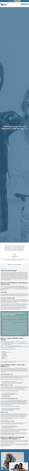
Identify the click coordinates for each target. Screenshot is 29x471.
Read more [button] (14, 262)
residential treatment (17, 342)
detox (13, 247)
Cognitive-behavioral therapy (5, 400)
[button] (27, 4)
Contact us (14, 444)
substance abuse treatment (14, 316)
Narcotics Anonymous (25, 345)
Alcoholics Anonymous (5, 346)
